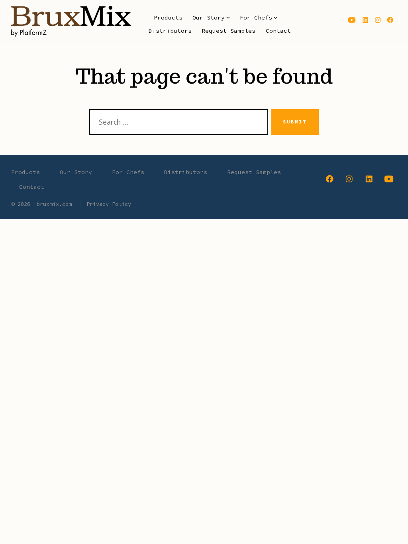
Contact (278, 30)
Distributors (170, 30)
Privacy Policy (108, 203)
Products (168, 17)
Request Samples (228, 30)
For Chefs (256, 17)
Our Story (208, 17)
